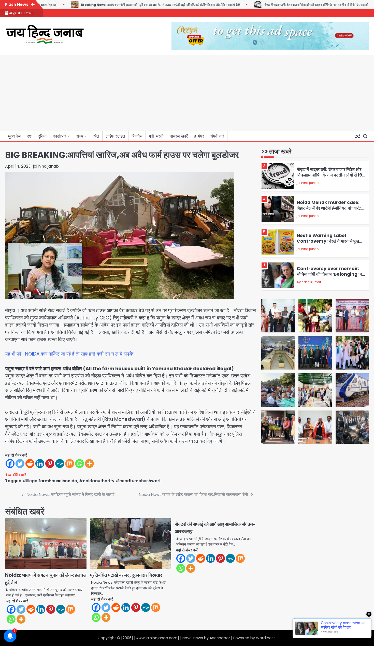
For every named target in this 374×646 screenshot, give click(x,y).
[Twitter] (20, 463)
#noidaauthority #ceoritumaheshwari (119, 481)
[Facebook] (10, 463)
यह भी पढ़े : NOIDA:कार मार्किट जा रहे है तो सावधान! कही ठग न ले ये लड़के (69, 353)
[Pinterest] (49, 463)
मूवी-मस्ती (156, 136)
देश (29, 136)
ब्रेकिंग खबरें (19, 475)
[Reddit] (29, 463)
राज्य (79, 136)
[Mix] (69, 463)
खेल (96, 136)
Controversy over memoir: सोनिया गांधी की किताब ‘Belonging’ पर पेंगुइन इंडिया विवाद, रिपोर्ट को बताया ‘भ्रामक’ (331, 274)
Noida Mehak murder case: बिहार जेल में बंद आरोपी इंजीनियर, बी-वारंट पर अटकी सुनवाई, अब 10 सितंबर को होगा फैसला (329, 211)
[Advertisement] (187, 92)
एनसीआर (59, 136)
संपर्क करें (217, 136)
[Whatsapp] (79, 463)
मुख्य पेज (14, 136)
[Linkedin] (39, 463)
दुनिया (42, 136)
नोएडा (8, 475)
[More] (89, 463)
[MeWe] (59, 463)
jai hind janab (46, 166)
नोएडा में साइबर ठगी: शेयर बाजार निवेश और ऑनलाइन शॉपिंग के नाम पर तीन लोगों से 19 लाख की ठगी (300, 5)
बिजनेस (137, 136)
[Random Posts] (357, 136)
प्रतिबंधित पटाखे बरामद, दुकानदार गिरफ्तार (126, 575)
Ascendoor (220, 637)
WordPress (266, 637)
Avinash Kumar (309, 282)
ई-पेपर (199, 136)
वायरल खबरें (179, 136)
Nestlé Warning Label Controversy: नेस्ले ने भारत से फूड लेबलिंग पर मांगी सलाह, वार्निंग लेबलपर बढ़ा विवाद (328, 244)
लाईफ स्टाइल (115, 136)
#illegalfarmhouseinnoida (49, 481)
